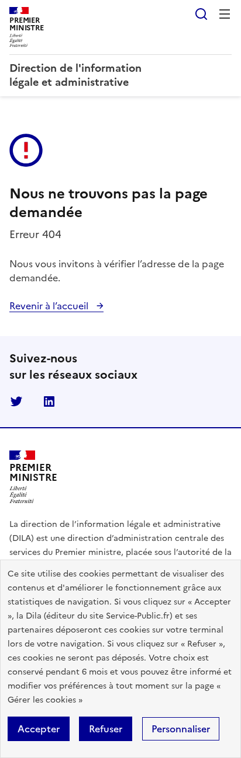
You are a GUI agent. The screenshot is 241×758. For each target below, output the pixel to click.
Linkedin (49, 401)
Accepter (39, 729)
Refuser (105, 729)
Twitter (16, 401)
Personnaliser (181, 729)
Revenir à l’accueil (50, 306)
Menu (224, 14)
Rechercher (201, 14)
